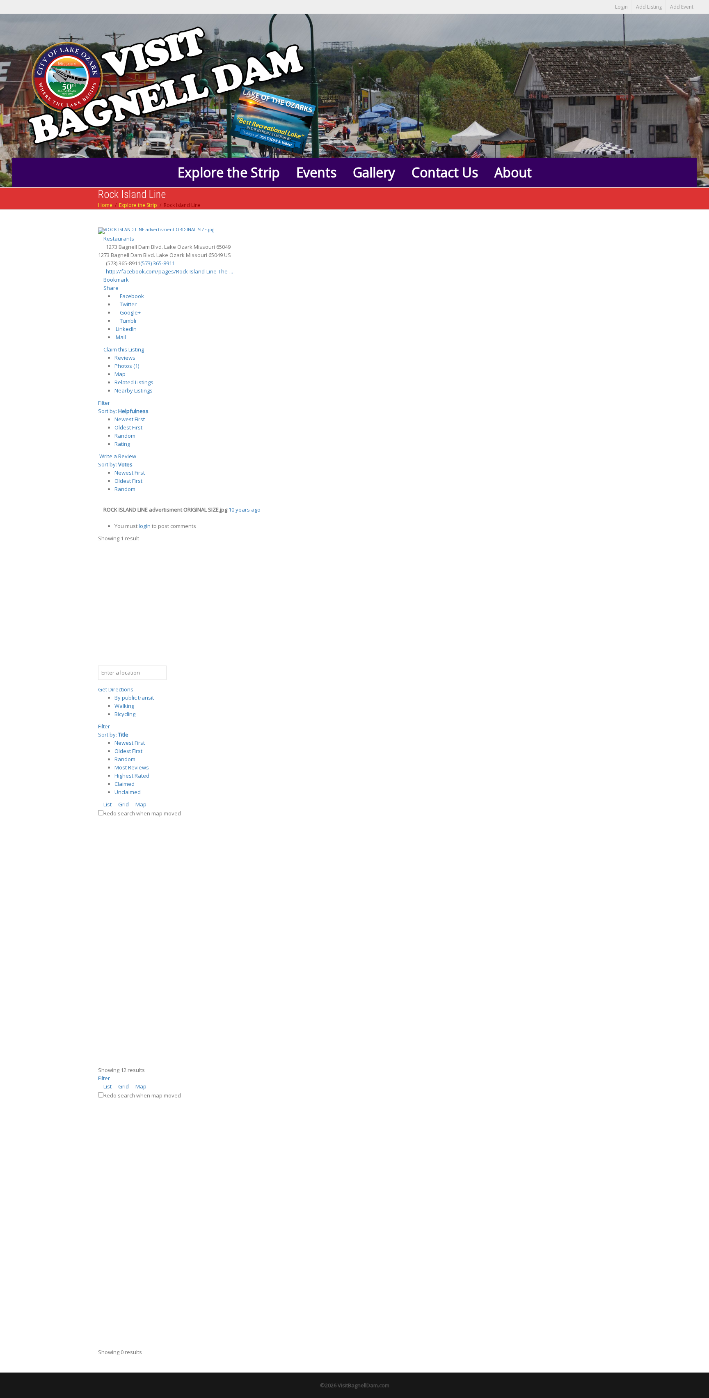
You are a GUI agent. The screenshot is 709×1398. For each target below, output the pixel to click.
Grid (123, 804)
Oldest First (128, 427)
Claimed (124, 783)
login (145, 526)
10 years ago (245, 509)
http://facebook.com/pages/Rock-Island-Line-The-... (169, 271)
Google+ (130, 312)
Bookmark (115, 279)
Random (124, 435)
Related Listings (133, 382)
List (107, 804)
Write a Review (117, 456)
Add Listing (649, 6)
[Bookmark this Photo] (100, 517)
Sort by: (123, 411)
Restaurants (118, 238)
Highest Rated (131, 775)
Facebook (131, 296)
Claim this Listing (123, 349)
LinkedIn (125, 329)
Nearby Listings (133, 390)
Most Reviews (131, 767)
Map (120, 374)
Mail (120, 337)
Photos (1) (126, 366)
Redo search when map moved (142, 813)
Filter (104, 402)
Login (621, 6)
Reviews (124, 357)
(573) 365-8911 (157, 263)
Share (110, 288)
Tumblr (128, 320)
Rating (122, 444)
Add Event (681, 6)
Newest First (129, 419)
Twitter (128, 304)
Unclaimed (127, 792)
